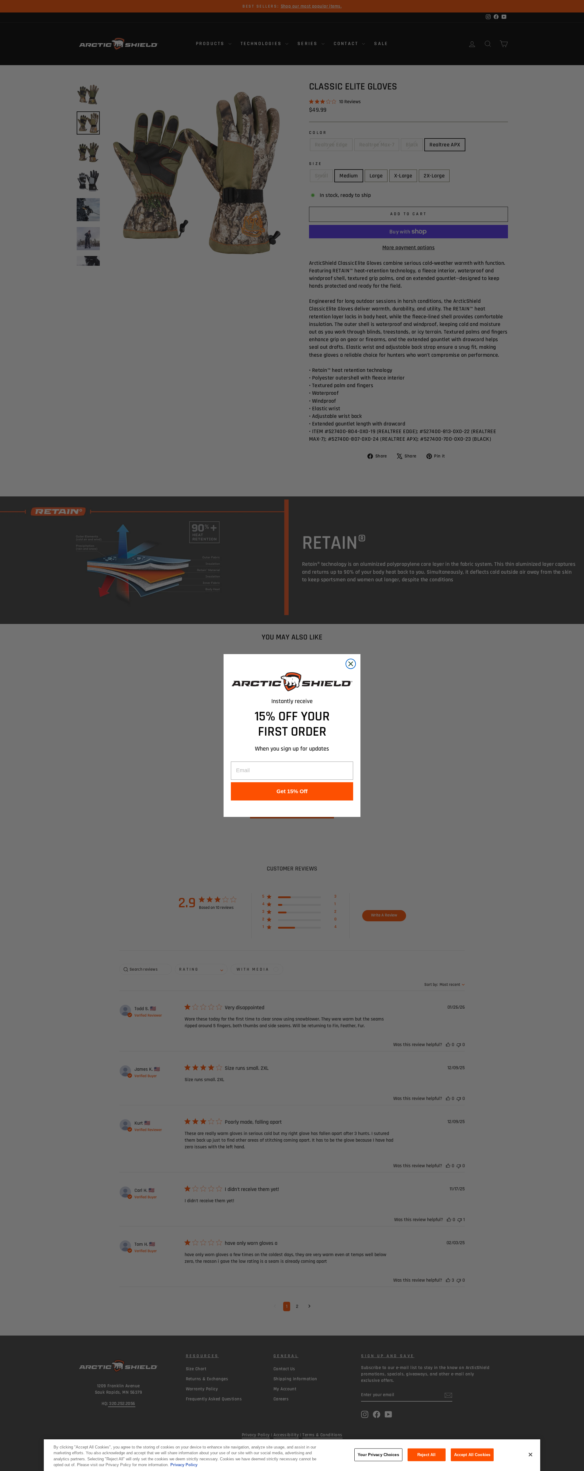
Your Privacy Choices (378, 1454)
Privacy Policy (183, 1464)
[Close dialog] (351, 664)
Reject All (426, 1454)
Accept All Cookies (472, 1454)
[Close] (530, 1454)
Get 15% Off (292, 791)
